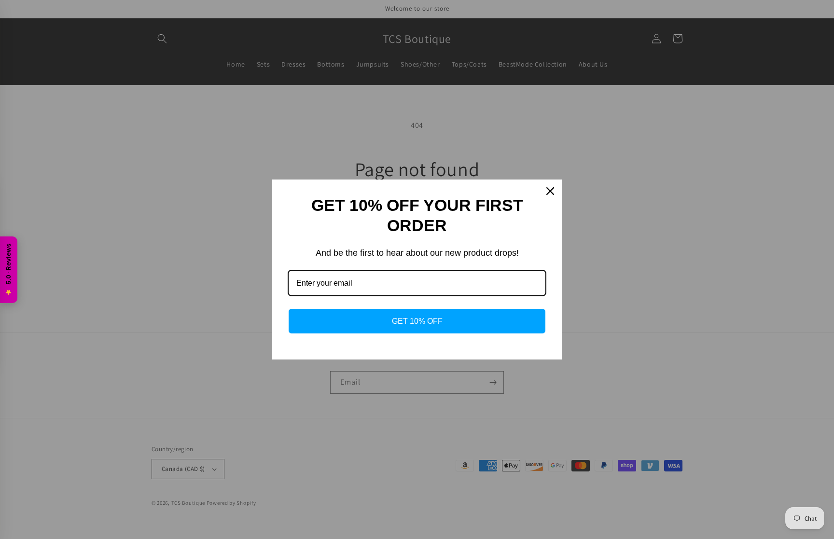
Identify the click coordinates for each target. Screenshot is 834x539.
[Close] (550, 191)
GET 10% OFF (417, 321)
